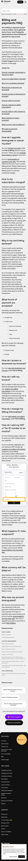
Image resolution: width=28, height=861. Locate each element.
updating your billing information (13, 449)
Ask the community (14, 723)
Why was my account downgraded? (9, 130)
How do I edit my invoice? (11, 100)
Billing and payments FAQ (7, 643)
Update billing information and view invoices (11, 646)
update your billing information (10, 390)
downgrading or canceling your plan (10, 160)
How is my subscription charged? (14, 79)
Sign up (20, 2)
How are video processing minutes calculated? (12, 651)
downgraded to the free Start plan (13, 617)
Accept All (21, 856)
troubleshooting (20, 14)
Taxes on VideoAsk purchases (8, 649)
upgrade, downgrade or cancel (14, 154)
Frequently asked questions (8, 637)
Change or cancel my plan (7, 654)
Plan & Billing (11, 623)
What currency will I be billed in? (13, 124)
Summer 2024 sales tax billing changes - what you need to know (13, 662)
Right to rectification (6, 634)
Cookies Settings (13, 856)
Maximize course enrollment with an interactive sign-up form (13, 674)
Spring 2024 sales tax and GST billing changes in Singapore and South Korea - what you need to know (13, 658)
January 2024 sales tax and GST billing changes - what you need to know (14, 666)
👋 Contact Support (14, 717)
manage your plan (14, 148)
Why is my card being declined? (13, 83)
